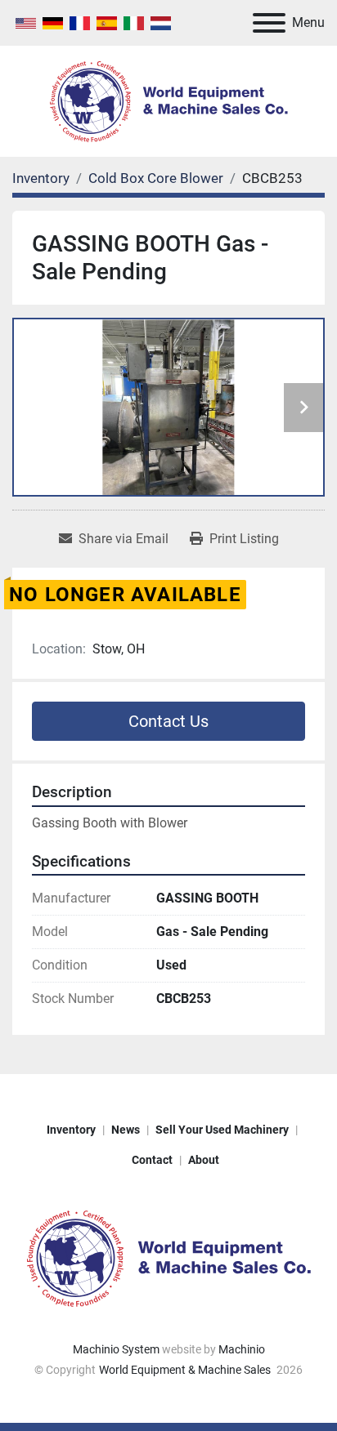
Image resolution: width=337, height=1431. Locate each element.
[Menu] (269, 23)
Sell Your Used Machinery (222, 1129)
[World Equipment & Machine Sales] (168, 1257)
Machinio (241, 1349)
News (125, 1129)
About (203, 1159)
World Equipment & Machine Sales (186, 1369)
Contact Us (168, 721)
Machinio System (116, 1349)
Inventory (71, 1129)
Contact (152, 1159)
